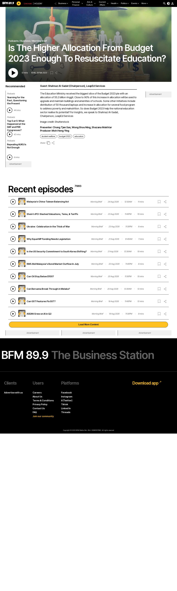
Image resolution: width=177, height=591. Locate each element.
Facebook (66, 392)
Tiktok (64, 404)
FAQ (35, 412)
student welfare (48, 136)
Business (62, 3)
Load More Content (88, 324)
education (79, 136)
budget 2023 (64, 136)
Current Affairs (102, 3)
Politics (124, 3)
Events (134, 3)
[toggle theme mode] (168, 3)
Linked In (66, 408)
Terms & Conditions (43, 400)
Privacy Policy (40, 404)
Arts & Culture (89, 3)
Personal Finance (76, 3)
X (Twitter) (66, 400)
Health (114, 3)
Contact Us (39, 408)
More (143, 3)
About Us (37, 396)
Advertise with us (13, 392)
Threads (65, 412)
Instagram (66, 396)
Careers (37, 392)
